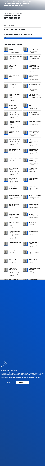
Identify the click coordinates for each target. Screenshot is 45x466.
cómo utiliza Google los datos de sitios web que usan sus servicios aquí (23, 377)
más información (9, 375)
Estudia (8, 1)
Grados (17, 1)
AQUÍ (27, 375)
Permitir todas (22, 382)
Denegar (8, 382)
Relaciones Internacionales (26, 1)
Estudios (13, 1)
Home (5, 1)
